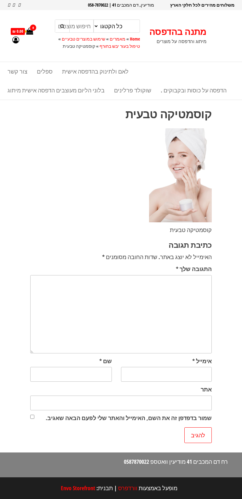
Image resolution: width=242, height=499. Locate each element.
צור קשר (17, 71)
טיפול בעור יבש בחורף (120, 46)
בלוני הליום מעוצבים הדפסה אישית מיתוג (56, 90)
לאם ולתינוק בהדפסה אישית (95, 71)
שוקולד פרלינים (132, 90)
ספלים (45, 71)
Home (135, 39)
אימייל (202, 361)
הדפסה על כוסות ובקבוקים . (194, 90)
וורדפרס (127, 488)
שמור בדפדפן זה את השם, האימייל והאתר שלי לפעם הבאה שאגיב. (129, 418)
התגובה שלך (194, 269)
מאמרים (117, 39)
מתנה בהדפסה (177, 31)
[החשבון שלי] (15, 39)
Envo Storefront (78, 488)
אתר (206, 389)
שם (105, 361)
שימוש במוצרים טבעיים (83, 39)
